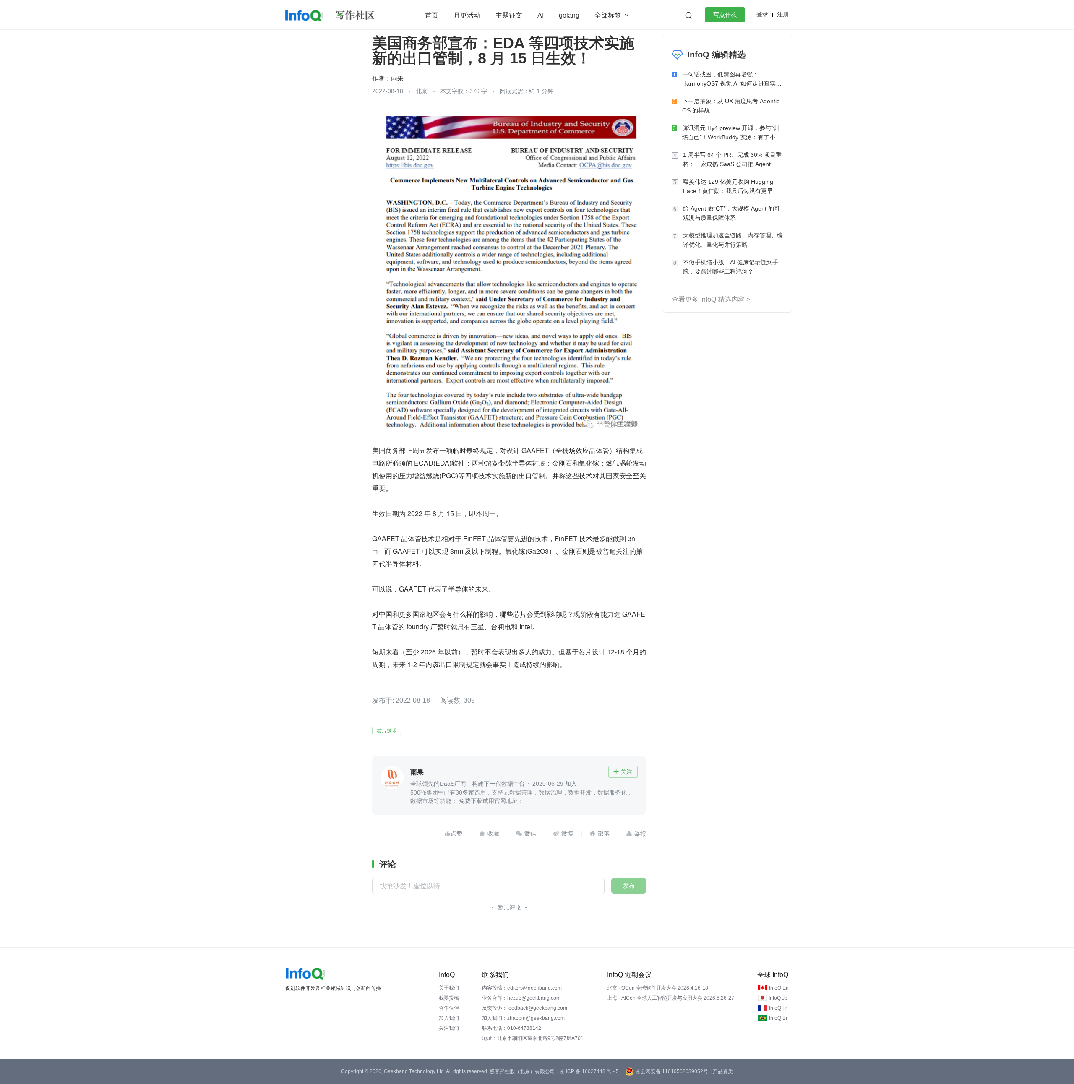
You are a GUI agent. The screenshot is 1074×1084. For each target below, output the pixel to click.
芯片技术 (387, 731)
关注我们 (449, 1028)
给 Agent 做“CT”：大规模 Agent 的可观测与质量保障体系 (731, 213)
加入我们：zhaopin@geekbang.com (523, 1018)
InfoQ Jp (778, 998)
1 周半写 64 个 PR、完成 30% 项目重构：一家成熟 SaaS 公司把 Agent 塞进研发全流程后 (732, 160)
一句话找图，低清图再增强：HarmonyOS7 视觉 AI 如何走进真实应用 (732, 79)
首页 (431, 15)
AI (540, 15)
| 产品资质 (721, 1071)
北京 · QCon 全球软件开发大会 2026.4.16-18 (657, 988)
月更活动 (467, 15)
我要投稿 (449, 998)
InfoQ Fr (778, 1008)
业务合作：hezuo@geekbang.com (521, 998)
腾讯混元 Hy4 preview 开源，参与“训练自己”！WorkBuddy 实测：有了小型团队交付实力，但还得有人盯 (731, 133)
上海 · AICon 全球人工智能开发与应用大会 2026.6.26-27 (670, 998)
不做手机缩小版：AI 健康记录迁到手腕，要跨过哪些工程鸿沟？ (730, 267)
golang (569, 15)
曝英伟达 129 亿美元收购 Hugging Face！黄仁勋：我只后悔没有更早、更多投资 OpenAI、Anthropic (731, 186)
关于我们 (449, 988)
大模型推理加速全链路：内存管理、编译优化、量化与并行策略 (733, 240)
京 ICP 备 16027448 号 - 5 (589, 1071)
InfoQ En (779, 988)
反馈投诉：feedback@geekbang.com (524, 1008)
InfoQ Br (778, 1018)
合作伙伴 (449, 1008)
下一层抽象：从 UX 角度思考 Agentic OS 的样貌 (730, 106)
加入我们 (449, 1018)
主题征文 (508, 15)
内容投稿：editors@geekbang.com (522, 988)
